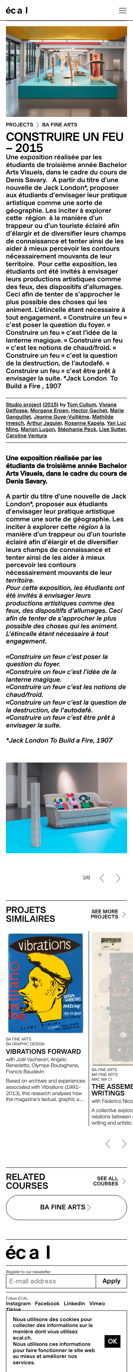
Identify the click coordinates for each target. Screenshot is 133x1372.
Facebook (47, 1304)
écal (28, 1252)
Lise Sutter (112, 430)
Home (16, 10)
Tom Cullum (81, 405)
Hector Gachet (89, 411)
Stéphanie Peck (77, 430)
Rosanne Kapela (85, 423)
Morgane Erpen (49, 411)
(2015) (50, 405)
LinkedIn (74, 1304)
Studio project (23, 405)
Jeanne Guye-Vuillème (62, 417)
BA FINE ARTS (59, 125)
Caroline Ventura (26, 436)
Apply (111, 1281)
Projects (19, 125)
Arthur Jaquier (44, 423)
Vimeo (97, 1304)
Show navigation (122, 10)
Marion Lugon (38, 430)
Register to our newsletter (28, 1271)
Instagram (18, 1304)
